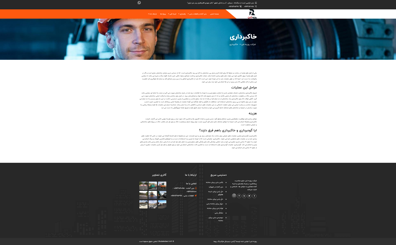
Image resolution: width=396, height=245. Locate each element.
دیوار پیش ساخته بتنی (214, 204)
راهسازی (183, 14)
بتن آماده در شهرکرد (216, 187)
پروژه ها (163, 14)
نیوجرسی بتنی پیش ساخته (216, 219)
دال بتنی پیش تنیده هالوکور (215, 193)
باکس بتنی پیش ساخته (214, 182)
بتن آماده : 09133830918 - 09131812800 (184, 190)
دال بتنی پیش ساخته (215, 199)
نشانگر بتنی (219, 213)
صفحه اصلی (214, 14)
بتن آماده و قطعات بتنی (198, 14)
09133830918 (249, 6)
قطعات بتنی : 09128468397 (182, 195)
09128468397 (234, 6)
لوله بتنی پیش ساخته (215, 208)
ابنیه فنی (173, 14)
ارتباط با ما (153, 14)
